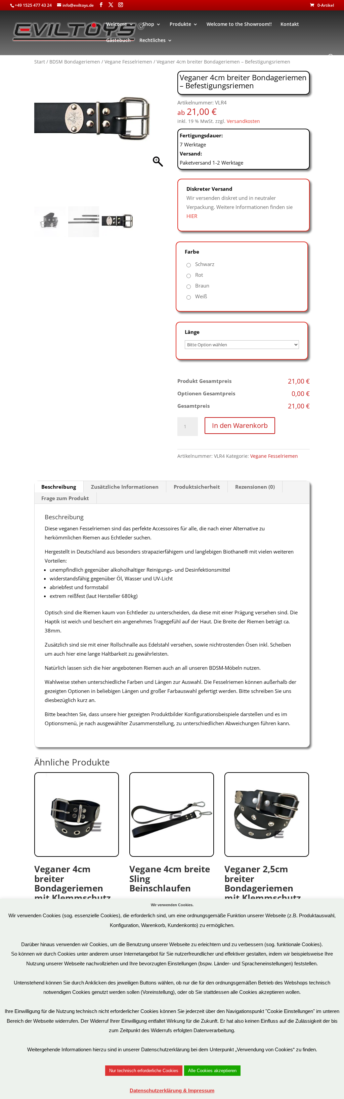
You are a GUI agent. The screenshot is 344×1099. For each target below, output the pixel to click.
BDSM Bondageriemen (74, 61)
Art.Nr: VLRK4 (72, 892)
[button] (158, 140)
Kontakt (290, 24)
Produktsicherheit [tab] (197, 486)
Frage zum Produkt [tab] (65, 498)
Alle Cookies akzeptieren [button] (212, 1070)
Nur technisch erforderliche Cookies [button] (143, 1070)
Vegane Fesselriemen (128, 61)
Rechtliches (152, 40)
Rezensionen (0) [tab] (255, 486)
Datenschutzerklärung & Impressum (172, 1090)
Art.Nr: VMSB (169, 888)
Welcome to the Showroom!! (239, 24)
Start (39, 61)
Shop (148, 24)
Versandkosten (243, 121)
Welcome (116, 24)
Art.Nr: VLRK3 (262, 892)
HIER (191, 216)
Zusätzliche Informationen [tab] (125, 486)
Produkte (180, 24)
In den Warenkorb (240, 425)
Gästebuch (118, 40)
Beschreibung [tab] (58, 486)
